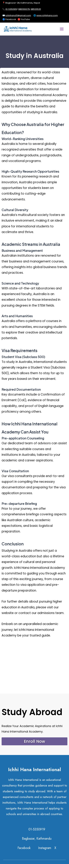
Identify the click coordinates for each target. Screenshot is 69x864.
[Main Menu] (61, 29)
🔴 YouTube (24, 19)
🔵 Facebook (9, 19)
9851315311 (36, 9)
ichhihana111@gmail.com (18, 15)
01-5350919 (11, 9)
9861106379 (24, 9)
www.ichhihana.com (47, 15)
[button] (34, 741)
